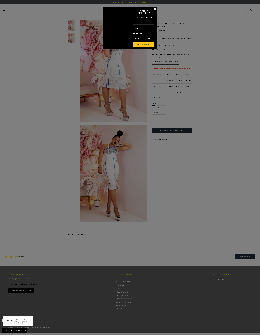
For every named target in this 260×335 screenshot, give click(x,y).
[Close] (155, 9)
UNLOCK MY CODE (144, 44)
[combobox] (137, 38)
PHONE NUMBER (137, 34)
